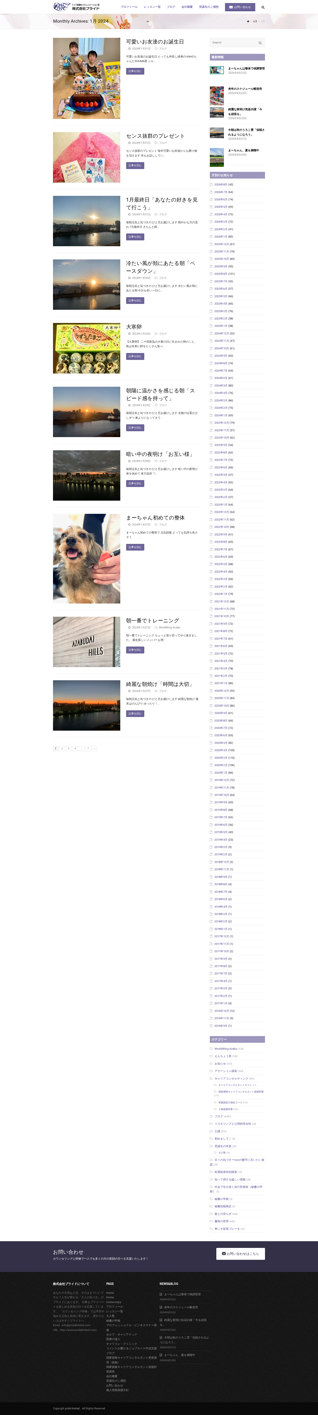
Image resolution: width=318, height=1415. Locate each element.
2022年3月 (221, 579)
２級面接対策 (225, 1109)
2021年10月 (221, 616)
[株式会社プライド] (77, 6)
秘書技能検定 (223, 1206)
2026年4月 (221, 214)
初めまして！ (223, 1138)
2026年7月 (221, 192)
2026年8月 (221, 184)
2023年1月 (221, 504)
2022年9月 (221, 534)
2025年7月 (221, 281)
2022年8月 (221, 541)
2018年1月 (221, 929)
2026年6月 (221, 199)
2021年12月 (221, 601)
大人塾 (222, 1152)
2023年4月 (221, 482)
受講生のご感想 (116, 1380)
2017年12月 (221, 936)
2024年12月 (221, 333)
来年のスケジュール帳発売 (245, 88)
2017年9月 (221, 958)
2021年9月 (221, 623)
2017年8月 (221, 966)
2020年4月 (221, 750)
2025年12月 (221, 244)
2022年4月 (221, 571)
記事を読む (135, 71)
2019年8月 (221, 809)
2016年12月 (221, 1011)
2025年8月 (221, 273)
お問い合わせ (114, 1385)
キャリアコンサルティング (231, 1078)
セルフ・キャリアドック (121, 1334)
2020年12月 (221, 690)
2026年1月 (221, 236)
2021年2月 (221, 675)
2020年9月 (221, 713)
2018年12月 (221, 862)
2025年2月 (221, 318)
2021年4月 (221, 661)
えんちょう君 (223, 1056)
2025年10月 (221, 258)
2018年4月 (221, 906)
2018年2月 (221, 921)
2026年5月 (221, 206)
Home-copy (113, 1302)
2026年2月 (221, 229)
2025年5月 (221, 296)
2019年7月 (221, 817)
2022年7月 (221, 549)
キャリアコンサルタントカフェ (235, 1085)
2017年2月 (221, 996)
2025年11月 (221, 251)
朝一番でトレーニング (152, 621)
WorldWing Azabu (169, 627)
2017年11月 (221, 943)
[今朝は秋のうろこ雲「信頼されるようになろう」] (217, 133)
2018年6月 (221, 899)
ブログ (163, 48)
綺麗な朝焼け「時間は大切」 (160, 684)
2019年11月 (221, 787)
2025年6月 (221, 288)
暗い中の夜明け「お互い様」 (160, 454)
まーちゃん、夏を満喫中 (243, 150)
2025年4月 (221, 303)
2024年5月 (221, 385)
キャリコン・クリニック (121, 1343)
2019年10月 (221, 795)
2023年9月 (221, 445)
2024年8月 (221, 363)
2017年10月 (221, 951)
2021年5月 (221, 653)
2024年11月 (221, 340)
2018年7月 (221, 891)
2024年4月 (221, 392)
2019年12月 (221, 780)
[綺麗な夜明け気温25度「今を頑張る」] (217, 112)
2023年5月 (221, 474)
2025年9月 (221, 266)
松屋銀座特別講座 (226, 1172)
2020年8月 (221, 720)
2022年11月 (221, 519)
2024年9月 (221, 355)
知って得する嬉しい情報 (230, 1179)
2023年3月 (221, 489)
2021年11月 (221, 608)
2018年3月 (221, 914)
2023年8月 (221, 452)
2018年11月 (221, 869)
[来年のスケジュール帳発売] (217, 95)
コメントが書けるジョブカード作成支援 (131, 1348)
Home (110, 1292)
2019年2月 (221, 854)
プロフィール (114, 1306)
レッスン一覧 (114, 1311)
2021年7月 (221, 638)
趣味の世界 (222, 1221)
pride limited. (72, 1408)
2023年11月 (221, 430)
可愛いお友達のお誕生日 (155, 42)
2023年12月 (221, 422)
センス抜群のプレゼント (155, 136)
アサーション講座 (226, 1071)
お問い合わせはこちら (242, 1254)
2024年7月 (221, 370)
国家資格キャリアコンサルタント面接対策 (241, 1091)
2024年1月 (221, 415)
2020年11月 (221, 698)
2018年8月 (221, 884)
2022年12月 (221, 512)
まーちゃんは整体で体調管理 (246, 68)
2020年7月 (221, 728)
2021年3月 (221, 668)
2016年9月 (221, 1025)
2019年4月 (221, 839)
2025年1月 (221, 325)
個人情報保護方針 (117, 1390)
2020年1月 (221, 772)
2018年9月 (221, 876)
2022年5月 (221, 564)
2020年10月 (221, 705)
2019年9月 (221, 802)
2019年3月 (221, 847)
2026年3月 (221, 221)
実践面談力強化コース (230, 1102)
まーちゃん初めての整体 (155, 518)
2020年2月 (221, 765)
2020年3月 (221, 757)
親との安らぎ (223, 1213)
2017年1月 (221, 1003)
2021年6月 (221, 646)
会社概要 (111, 1376)
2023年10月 (221, 437)
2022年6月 (221, 556)
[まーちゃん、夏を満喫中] (217, 157)
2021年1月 (221, 683)
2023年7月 (221, 460)
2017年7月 (221, 973)
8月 (255, 21)
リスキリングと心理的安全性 (233, 1123)
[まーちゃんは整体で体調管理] (217, 70)
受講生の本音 (223, 1146)
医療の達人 (113, 1339)
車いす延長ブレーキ (227, 1228)
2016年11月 (221, 1018)
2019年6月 (221, 824)
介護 (217, 1131)
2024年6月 (221, 378)
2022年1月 (221, 594)
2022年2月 (221, 586)
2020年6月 (221, 735)
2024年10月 (221, 348)
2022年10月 (221, 527)
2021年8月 (221, 631)
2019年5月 (221, 832)
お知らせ (220, 1063)
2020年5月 (221, 742)
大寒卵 (134, 327)
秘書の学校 (222, 1199)
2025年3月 (221, 311)
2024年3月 (221, 400)
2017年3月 (221, 988)
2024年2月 (221, 407)
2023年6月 (221, 467)
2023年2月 (221, 497)
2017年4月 (221, 981)
